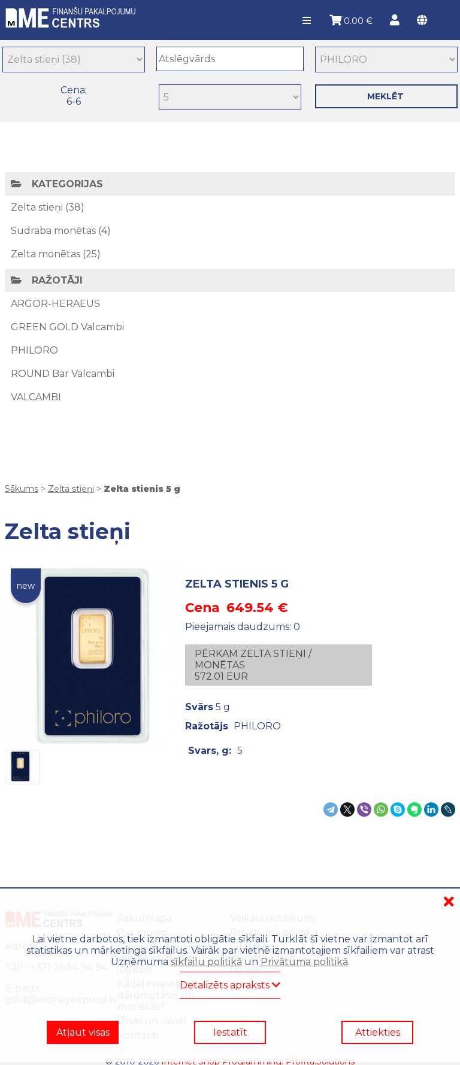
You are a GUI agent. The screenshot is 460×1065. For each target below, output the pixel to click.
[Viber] (364, 809)
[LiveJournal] (448, 809)
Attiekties (377, 1032)
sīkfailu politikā (206, 961)
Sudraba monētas (53, 230)
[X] (347, 809)
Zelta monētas (45, 254)
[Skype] (398, 809)
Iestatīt (230, 1032)
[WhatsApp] (381, 809)
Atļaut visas (83, 1032)
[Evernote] (414, 809)
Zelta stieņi (37, 207)
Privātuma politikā (304, 961)
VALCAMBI (36, 397)
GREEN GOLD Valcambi (67, 327)
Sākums (21, 488)
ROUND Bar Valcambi (62, 373)
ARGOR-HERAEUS (55, 303)
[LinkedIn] (431, 809)
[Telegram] (330, 809)
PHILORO (34, 350)
